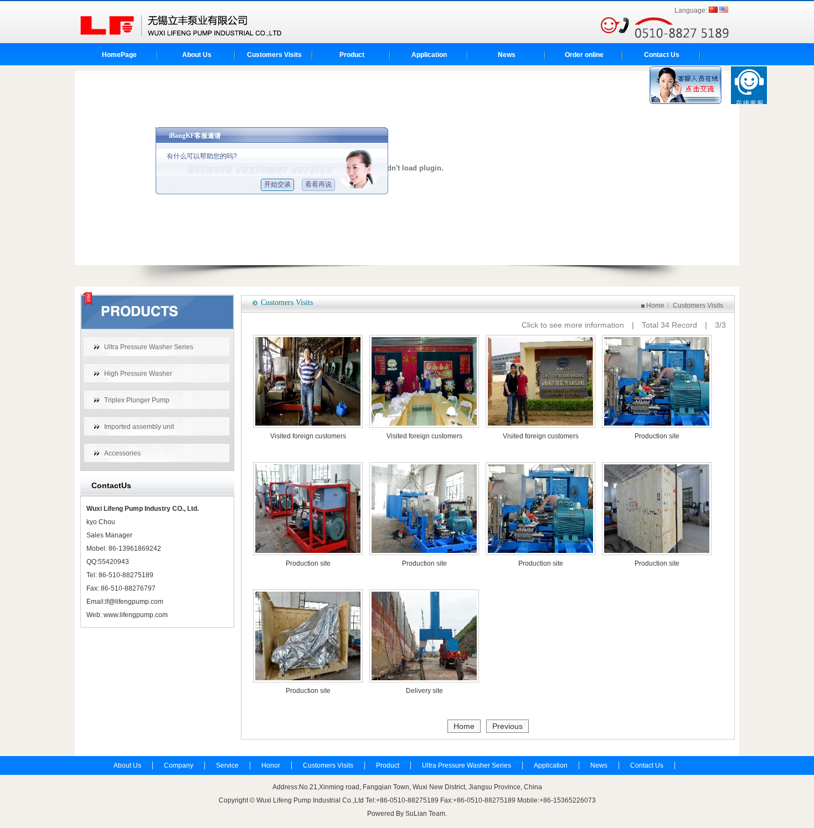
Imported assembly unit (139, 427)
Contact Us (661, 55)
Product (351, 55)
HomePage (119, 55)
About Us (197, 55)
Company (178, 765)
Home (655, 305)
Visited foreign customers (308, 436)
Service (227, 765)
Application (429, 55)
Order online (584, 55)
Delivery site (424, 691)
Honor (270, 765)
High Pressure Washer (138, 373)
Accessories (122, 453)
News (507, 55)
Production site (657, 436)
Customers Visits (274, 55)
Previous (507, 726)
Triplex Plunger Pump (136, 400)
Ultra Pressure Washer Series (148, 347)
